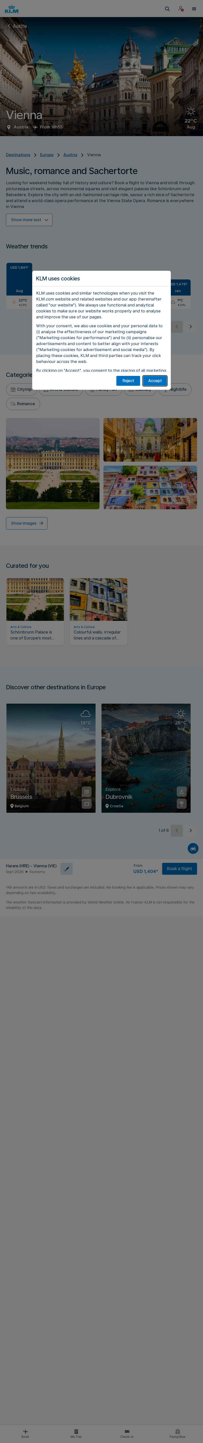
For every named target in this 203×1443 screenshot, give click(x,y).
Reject (128, 380)
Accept (155, 380)
